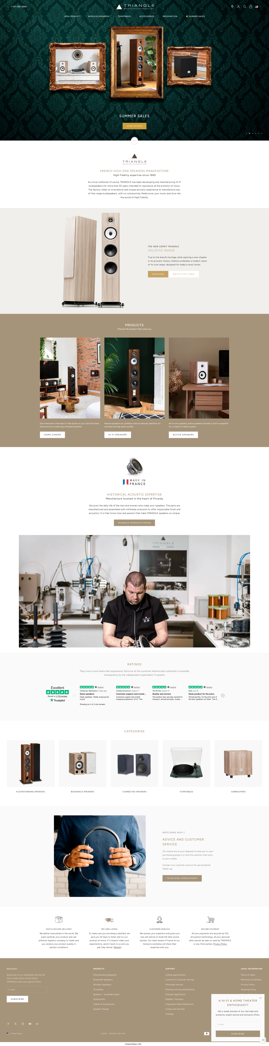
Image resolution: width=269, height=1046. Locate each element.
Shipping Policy (248, 989)
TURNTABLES (124, 16)
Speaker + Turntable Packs (106, 994)
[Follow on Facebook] (8, 1023)
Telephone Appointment (182, 878)
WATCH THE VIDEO (184, 274)
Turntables (98, 989)
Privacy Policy (220, 944)
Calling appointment (175, 975)
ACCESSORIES (146, 16)
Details (117, 947)
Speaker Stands (101, 1009)
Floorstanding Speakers (105, 975)
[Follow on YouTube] (30, 1023)
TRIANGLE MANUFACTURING (134, 523)
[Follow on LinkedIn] (37, 1023)
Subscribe (238, 1034)
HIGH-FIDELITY (72, 16)
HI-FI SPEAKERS (117, 435)
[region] (134, 70)
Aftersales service (174, 984)
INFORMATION (170, 16)
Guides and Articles (175, 1009)
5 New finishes (134, 126)
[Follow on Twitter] (15, 1023)
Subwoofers (99, 999)
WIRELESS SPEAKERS (98, 16)
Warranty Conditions (251, 979)
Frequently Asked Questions (179, 1004)
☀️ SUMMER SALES (195, 16)
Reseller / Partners (174, 999)
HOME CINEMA (52, 435)
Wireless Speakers (102, 984)
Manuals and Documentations (180, 989)
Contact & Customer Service (179, 979)
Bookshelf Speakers (103, 979)
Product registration (175, 994)
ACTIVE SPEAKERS (183, 435)
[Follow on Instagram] (22, 1023)
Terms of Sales (248, 975)
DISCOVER (158, 274)
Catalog (169, 1014)
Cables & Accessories (103, 1004)
